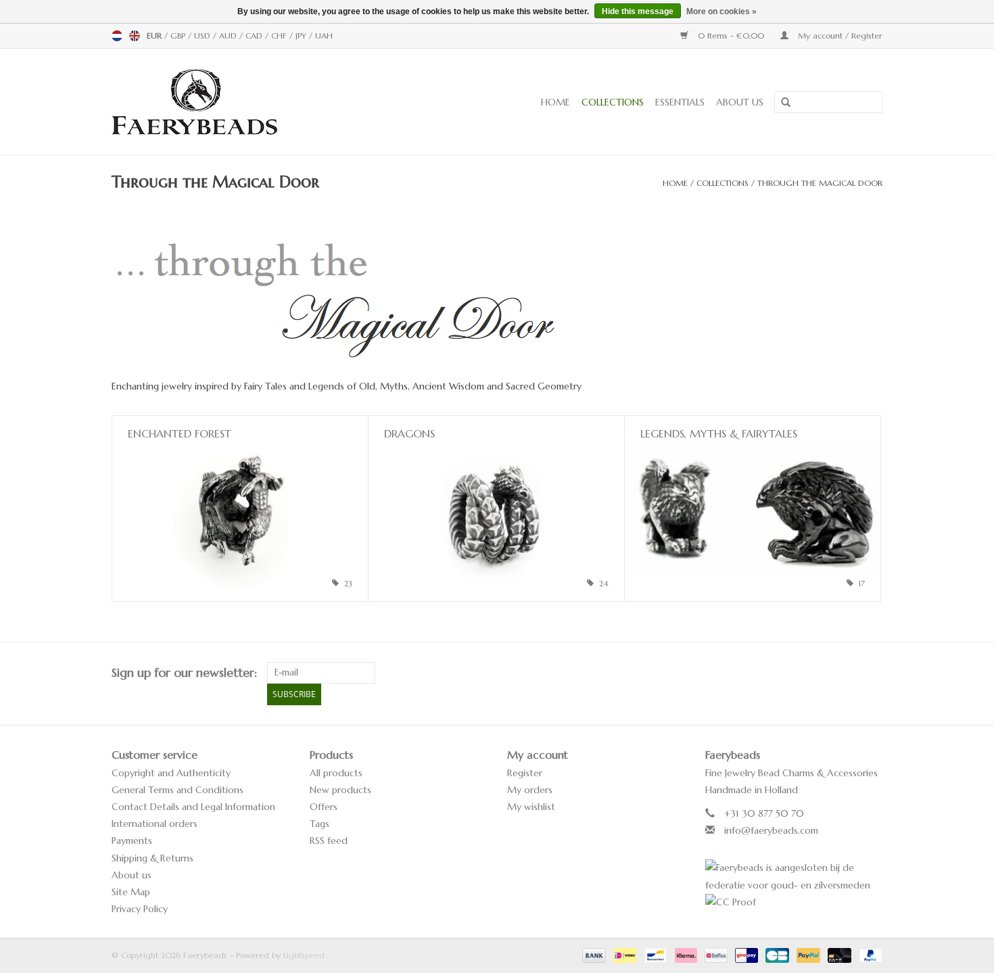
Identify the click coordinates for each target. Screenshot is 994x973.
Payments (132, 840)
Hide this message (637, 11)
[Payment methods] (593, 954)
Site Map (131, 892)
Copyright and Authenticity (171, 773)
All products (336, 773)
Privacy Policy (140, 909)
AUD (229, 35)
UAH (324, 35)
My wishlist (531, 807)
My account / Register (838, 35)
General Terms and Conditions (177, 790)
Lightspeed (304, 955)
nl (117, 35)
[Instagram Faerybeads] (871, 673)
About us (739, 102)
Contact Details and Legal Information (193, 807)
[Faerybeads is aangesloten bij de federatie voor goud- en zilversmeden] (794, 876)
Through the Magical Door (819, 183)
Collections (613, 102)
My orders (529, 790)
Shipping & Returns (152, 858)
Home (555, 102)
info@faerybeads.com (771, 830)
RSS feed (329, 840)
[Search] (781, 102)
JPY (302, 35)
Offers (323, 807)
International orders (154, 823)
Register (524, 773)
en (134, 35)
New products (340, 790)
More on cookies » (721, 11)
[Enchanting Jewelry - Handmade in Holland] (236, 102)
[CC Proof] (794, 902)
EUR (155, 35)
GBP (179, 35)
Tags (319, 823)
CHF (280, 35)
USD (203, 35)
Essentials (680, 102)
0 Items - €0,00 (731, 35)
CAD (255, 35)
